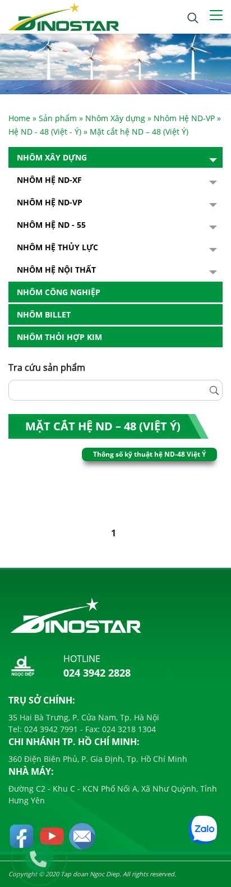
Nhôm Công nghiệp (58, 292)
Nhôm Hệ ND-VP (184, 118)
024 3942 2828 (97, 672)
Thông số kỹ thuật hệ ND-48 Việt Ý (149, 454)
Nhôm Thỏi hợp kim (59, 337)
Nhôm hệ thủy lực (57, 247)
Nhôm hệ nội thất (56, 269)
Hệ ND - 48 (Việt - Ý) (44, 131)
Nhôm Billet (44, 314)
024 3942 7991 (50, 729)
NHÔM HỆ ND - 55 (51, 224)
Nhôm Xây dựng (115, 118)
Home (19, 118)
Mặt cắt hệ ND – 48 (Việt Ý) (103, 426)
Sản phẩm (58, 118)
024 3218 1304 (128, 729)
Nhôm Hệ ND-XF (49, 179)
